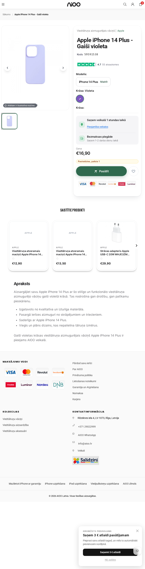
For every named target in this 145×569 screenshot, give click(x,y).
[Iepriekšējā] (7, 68)
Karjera (76, 399)
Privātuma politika (82, 375)
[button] (140, 4)
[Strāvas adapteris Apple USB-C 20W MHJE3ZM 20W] (116, 233)
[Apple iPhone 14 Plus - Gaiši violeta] (10, 121)
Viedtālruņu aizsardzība (16, 425)
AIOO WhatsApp (87, 435)
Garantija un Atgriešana (85, 387)
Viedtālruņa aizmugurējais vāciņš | (100, 30)
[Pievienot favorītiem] (133, 171)
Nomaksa (77, 393)
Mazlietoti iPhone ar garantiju (25, 483)
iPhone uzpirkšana (55, 483)
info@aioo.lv (85, 443)
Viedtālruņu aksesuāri (15, 431)
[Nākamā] (63, 68)
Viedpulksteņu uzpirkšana (105, 483)
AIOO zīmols (129, 483)
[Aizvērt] (137, 531)
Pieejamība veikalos (97, 126)
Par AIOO (77, 369)
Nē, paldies (110, 559)
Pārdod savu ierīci (82, 363)
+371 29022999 (87, 426)
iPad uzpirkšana (78, 483)
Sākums (6, 14)
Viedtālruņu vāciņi (12, 419)
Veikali (81, 450)
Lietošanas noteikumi (84, 381)
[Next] (136, 245)
